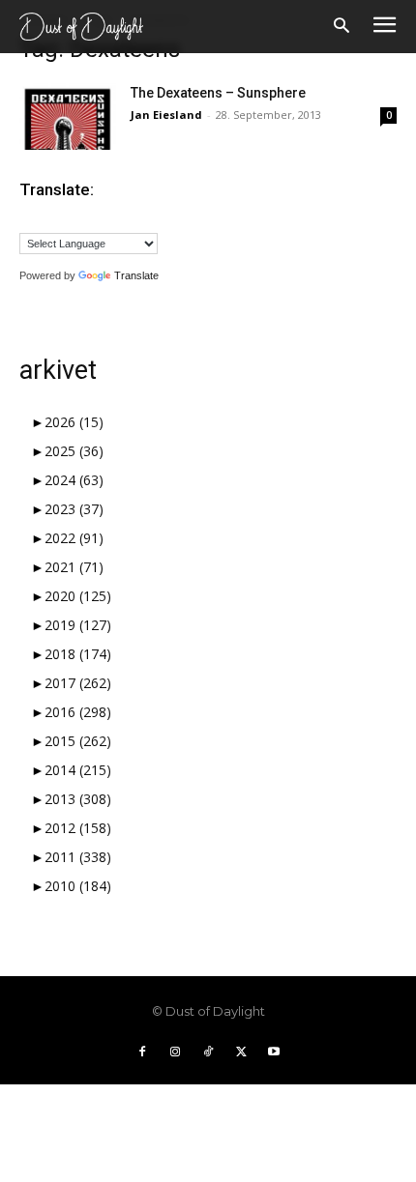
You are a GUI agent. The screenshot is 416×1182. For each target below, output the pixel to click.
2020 (78, 596)
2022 (74, 538)
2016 (78, 712)
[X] (241, 1052)
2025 (74, 451)
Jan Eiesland (166, 114)
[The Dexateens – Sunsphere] (67, 116)
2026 (74, 422)
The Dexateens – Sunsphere (218, 93)
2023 (74, 509)
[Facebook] (142, 1052)
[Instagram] (175, 1052)
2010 (78, 886)
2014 (78, 770)
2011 (78, 857)
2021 (74, 567)
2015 (78, 741)
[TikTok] (208, 1052)
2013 (78, 799)
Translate (136, 275)
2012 (78, 828)
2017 (78, 683)
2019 (78, 625)
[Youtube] (273, 1052)
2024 (74, 480)
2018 (78, 654)
